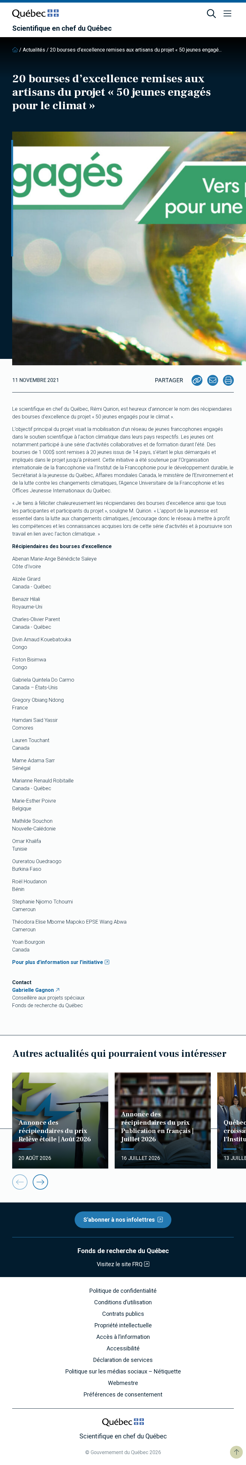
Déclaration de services (123, 1360)
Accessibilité (123, 1348)
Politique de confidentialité (123, 1290)
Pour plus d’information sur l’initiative (57, 962)
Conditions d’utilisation (123, 1302)
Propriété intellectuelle (123, 1325)
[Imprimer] (228, 380)
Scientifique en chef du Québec (62, 28)
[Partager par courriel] (212, 380)
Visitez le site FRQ (120, 1264)
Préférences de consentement (123, 1394)
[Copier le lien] (197, 380)
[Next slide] (40, 1182)
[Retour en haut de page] (236, 1452)
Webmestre (123, 1383)
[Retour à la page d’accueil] (15, 50)
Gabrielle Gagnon (33, 990)
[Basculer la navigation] (227, 13)
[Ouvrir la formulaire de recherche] (211, 13)
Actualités (34, 50)
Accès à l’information (123, 1337)
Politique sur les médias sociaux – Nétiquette (123, 1371)
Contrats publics (123, 1313)
